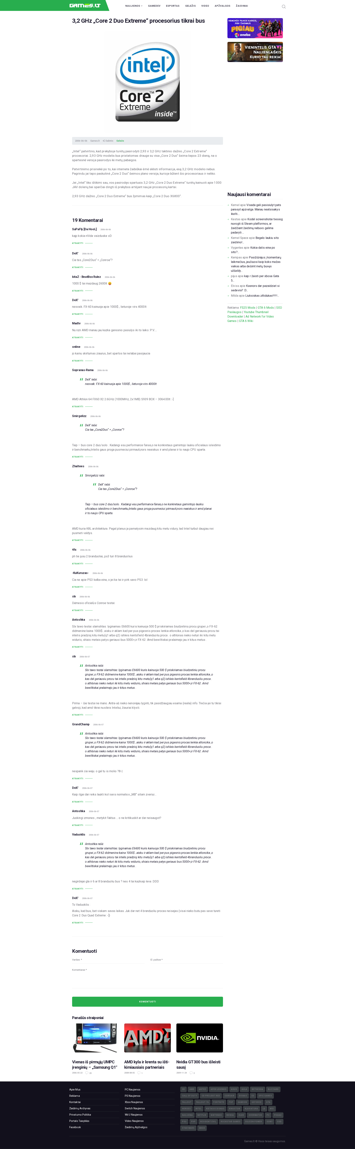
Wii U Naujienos (134, 1114)
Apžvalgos (222, 5)
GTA (268, 1102)
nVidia (230, 1115)
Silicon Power (253, 1122)
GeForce (257, 1102)
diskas (243, 1096)
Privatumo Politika (80, 1114)
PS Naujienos (132, 1095)
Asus (234, 1089)
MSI (272, 1109)
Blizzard (273, 1089)
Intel (198, 1109)
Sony (270, 1122)
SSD (279, 1122)
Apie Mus (74, 1089)
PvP (193, 1122)
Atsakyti (77, 243)
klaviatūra (251, 1109)
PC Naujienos (132, 1089)
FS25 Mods (247, 307)
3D (183, 1089)
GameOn (242, 1102)
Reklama (74, 1095)
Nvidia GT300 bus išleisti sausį (198, 1064)
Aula (244, 1089)
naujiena (187, 1115)
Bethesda (257, 1089)
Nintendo (216, 1115)
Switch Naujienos (135, 1108)
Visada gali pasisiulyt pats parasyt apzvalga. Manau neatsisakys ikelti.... (256, 209)
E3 (253, 1096)
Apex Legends (218, 1089)
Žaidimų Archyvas (80, 1108)
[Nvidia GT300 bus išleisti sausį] (199, 1039)
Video (205, 5)
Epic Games (265, 1096)
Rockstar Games (231, 1122)
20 (90, 1073)
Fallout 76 (202, 1102)
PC (268, 1115)
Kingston (234, 1109)
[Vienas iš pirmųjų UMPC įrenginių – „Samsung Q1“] (95, 1039)
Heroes (186, 1109)
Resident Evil (208, 1122)
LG (264, 1109)
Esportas (173, 5)
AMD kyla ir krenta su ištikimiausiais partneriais (146, 1064)
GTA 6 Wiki (246, 321)
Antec (202, 1089)
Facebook (75, 1127)
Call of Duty (189, 1096)
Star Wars (188, 1128)
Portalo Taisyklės (79, 1120)
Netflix (201, 1115)
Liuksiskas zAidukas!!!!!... (262, 295)
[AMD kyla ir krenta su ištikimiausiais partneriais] (147, 1039)
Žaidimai (242, 5)
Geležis (190, 5)
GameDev (154, 5)
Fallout (187, 1102)
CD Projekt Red (211, 1096)
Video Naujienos (134, 1120)
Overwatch (255, 1115)
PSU (184, 1122)
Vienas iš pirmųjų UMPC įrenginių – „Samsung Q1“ (94, 1064)
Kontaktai (75, 1102)
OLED (241, 1115)
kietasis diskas (215, 1109)
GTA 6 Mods (266, 307)
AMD (192, 1089)
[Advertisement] (255, 132)
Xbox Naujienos (134, 1102)
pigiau (278, 1115)
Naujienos (133, 5)
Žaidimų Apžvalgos (136, 1127)
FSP (231, 1102)
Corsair (229, 1096)
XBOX (202, 1128)
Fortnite (218, 1102)
